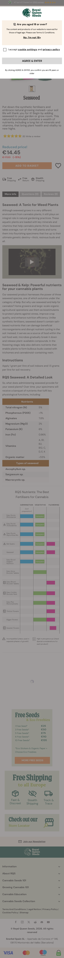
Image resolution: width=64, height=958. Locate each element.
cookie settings (27, 49)
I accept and (34, 49)
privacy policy (51, 49)
